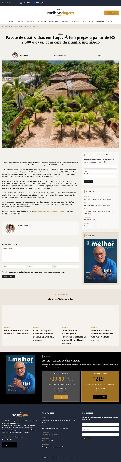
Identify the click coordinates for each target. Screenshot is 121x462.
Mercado (86, 223)
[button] (102, 12)
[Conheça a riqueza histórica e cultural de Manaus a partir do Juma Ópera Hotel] (46, 316)
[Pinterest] (28, 153)
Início (3, 26)
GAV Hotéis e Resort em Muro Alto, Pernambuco (98, 199)
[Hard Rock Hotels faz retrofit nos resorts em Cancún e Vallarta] (104, 316)
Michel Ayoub (95, 340)
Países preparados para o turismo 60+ (53, 447)
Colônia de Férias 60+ (90, 219)
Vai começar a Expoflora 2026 (51, 434)
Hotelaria (8, 26)
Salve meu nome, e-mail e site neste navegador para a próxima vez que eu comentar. (35, 272)
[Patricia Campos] (15, 55)
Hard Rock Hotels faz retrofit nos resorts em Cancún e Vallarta (102, 333)
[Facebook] (19, 153)
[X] (24, 153)
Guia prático (87, 217)
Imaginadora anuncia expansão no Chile (96, 225)
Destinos (86, 209)
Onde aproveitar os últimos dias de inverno (97, 205)
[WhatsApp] (32, 153)
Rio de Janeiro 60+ (48, 441)
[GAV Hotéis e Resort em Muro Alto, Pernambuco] (17, 316)
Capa (85, 202)
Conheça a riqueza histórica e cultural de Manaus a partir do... (44, 333)
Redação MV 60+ (37, 340)
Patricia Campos (23, 55)
